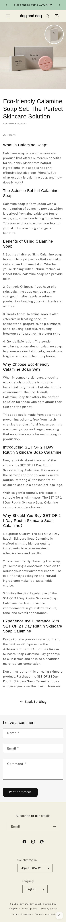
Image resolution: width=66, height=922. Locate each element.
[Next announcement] (59, 5)
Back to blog (36, 701)
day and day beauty (31, 903)
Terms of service (21, 914)
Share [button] (12, 135)
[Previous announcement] (6, 5)
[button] (8, 16)
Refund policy (29, 908)
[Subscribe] (54, 826)
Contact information (46, 914)
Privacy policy (49, 908)
